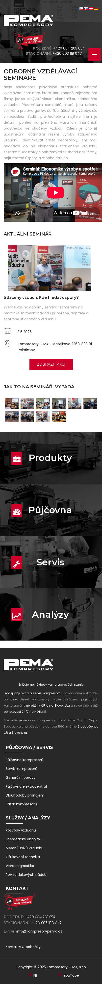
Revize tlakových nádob (26, 874)
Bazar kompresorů (21, 804)
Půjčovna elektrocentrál (26, 786)
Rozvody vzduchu (21, 830)
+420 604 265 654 (69, 48)
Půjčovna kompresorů (24, 759)
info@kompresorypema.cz (39, 931)
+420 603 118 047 (68, 53)
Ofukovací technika (23, 856)
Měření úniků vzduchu (25, 848)
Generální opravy (20, 777)
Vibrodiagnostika (20, 865)
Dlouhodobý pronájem (25, 795)
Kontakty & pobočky (23, 946)
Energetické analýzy (23, 839)
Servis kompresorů (21, 768)
